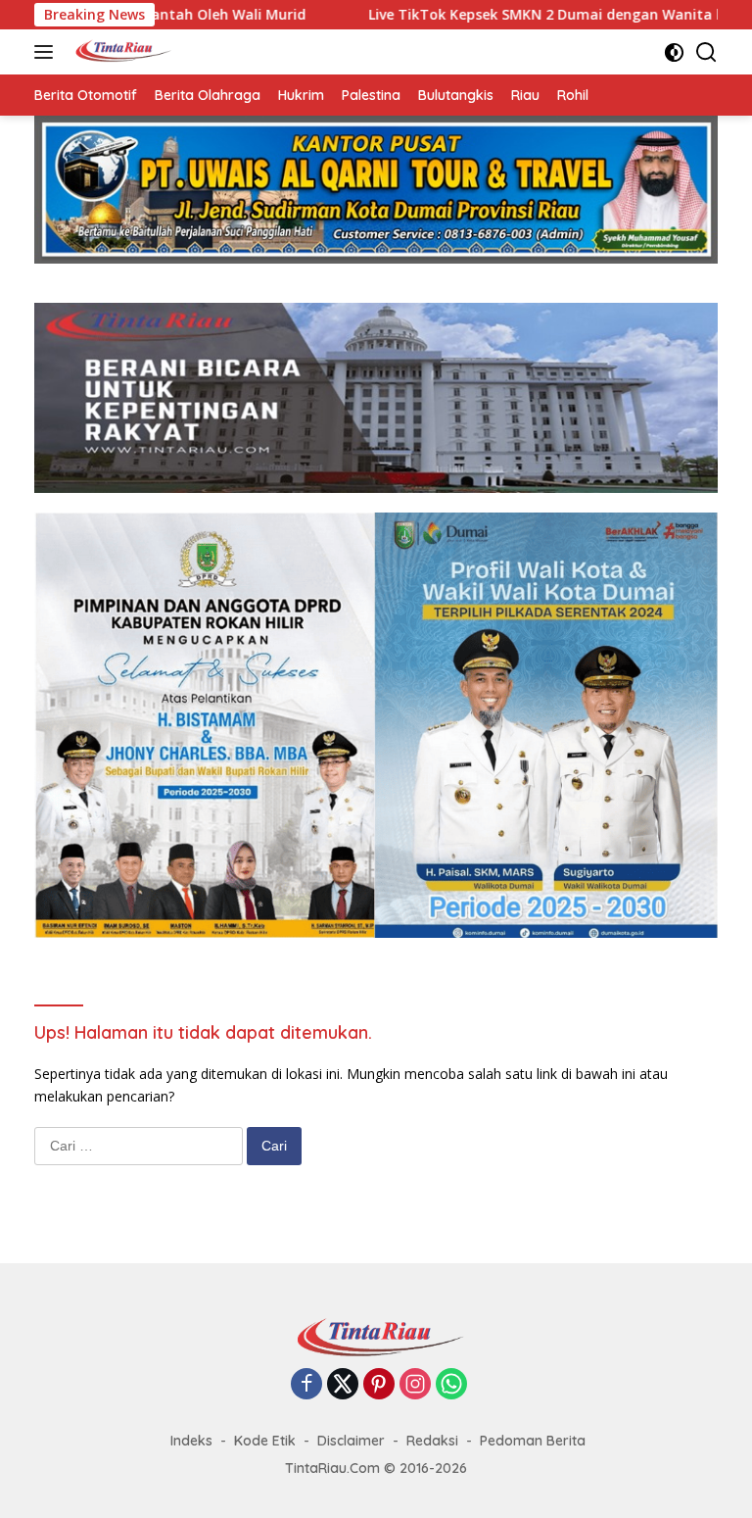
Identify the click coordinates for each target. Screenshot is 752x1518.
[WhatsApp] (451, 1385)
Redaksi (432, 1440)
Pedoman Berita (533, 1440)
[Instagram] (415, 1385)
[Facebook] (306, 1385)
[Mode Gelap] (674, 52)
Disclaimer (351, 1440)
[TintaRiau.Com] (118, 52)
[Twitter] (342, 1385)
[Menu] (47, 52)
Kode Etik (265, 1440)
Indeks (191, 1440)
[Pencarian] (706, 52)
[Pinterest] (379, 1385)
